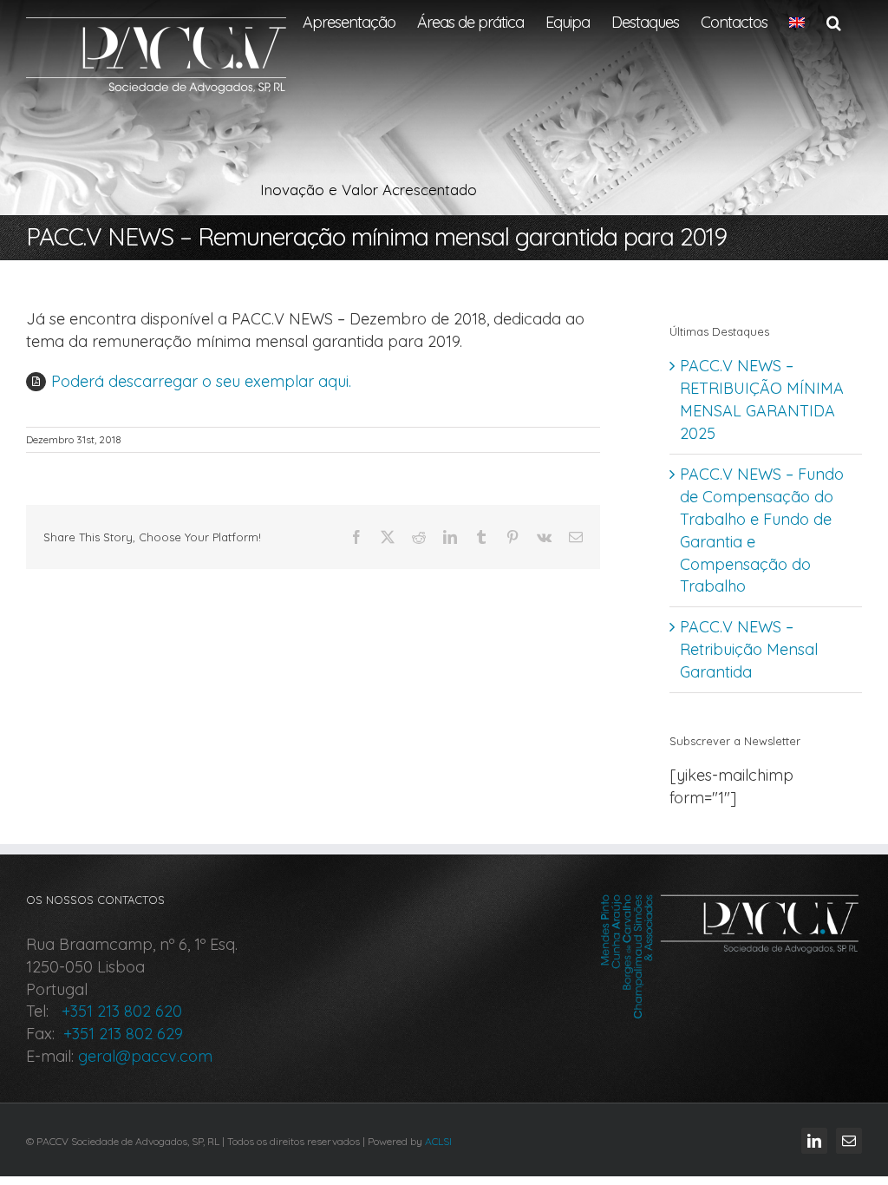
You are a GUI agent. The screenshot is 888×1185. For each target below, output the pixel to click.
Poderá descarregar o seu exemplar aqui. (201, 381)
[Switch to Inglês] (797, 22)
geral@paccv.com (145, 1056)
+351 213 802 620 (117, 1011)
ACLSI (438, 1141)
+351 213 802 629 (121, 1034)
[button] (833, 22)
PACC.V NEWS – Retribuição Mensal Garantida (749, 649)
